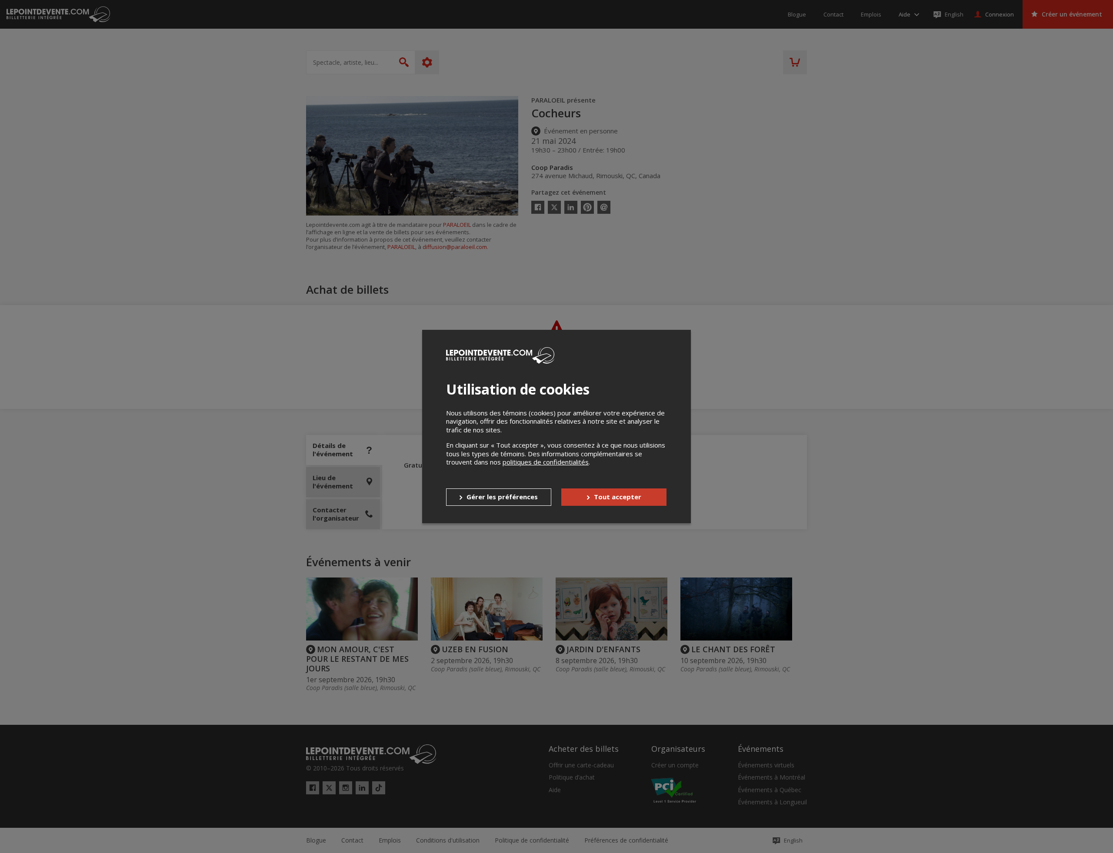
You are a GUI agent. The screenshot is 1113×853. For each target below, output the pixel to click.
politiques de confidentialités (546, 462)
